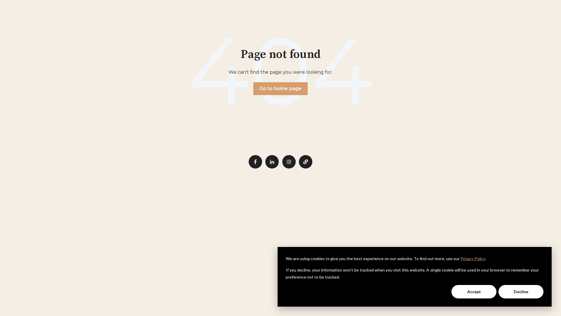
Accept (474, 291)
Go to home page (280, 88)
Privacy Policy (472, 258)
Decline (521, 291)
